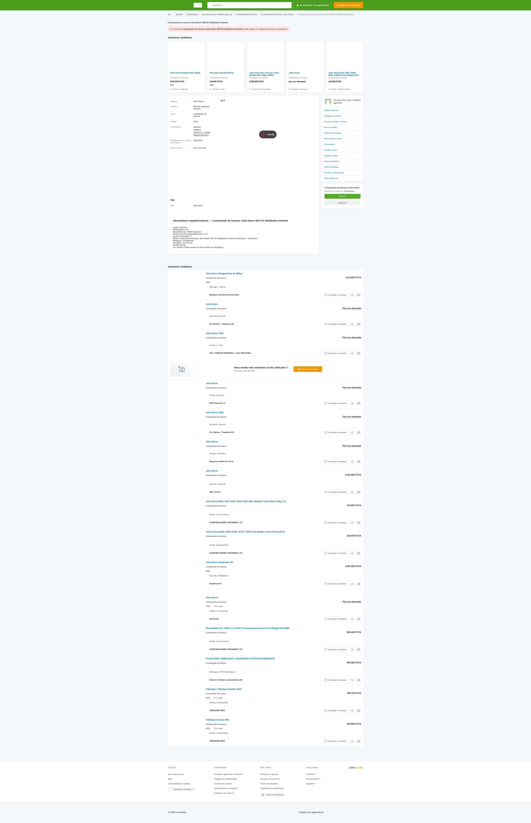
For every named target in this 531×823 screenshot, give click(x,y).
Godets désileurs (331, 110)
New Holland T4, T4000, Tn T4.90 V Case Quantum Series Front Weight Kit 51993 (248, 628)
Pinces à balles (330, 127)
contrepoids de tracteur (199, 115)
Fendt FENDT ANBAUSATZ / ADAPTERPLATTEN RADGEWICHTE (240, 658)
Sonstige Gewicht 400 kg (221, 73)
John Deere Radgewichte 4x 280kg (224, 273)
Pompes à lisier (330, 150)
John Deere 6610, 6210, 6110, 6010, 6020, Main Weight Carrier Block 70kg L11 (246, 501)
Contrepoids (329, 144)
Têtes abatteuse (331, 178)
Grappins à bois (331, 155)
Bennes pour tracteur (333, 138)
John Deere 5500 (214, 412)
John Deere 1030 (214, 333)
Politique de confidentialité (225, 779)
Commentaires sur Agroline (226, 788)
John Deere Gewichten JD (219, 562)
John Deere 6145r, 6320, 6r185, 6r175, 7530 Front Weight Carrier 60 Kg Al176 (245, 532)
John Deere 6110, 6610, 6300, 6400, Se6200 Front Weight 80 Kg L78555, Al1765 (344, 74)
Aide (170, 779)
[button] (352, 295)
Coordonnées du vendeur (179, 784)
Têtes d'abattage (331, 167)
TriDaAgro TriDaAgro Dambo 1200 (224, 689)
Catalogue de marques (224, 793)
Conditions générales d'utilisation (228, 774)
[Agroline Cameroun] (179, 5)
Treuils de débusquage (334, 172)
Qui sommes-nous (176, 774)
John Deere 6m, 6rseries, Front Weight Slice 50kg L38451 (264, 74)
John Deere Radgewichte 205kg (185, 73)
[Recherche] (210, 5)
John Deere (294, 73)
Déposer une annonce (307, 369)
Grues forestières (331, 161)
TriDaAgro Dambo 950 (217, 720)
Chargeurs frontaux (332, 116)
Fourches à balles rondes (335, 121)
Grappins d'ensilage (332, 133)
